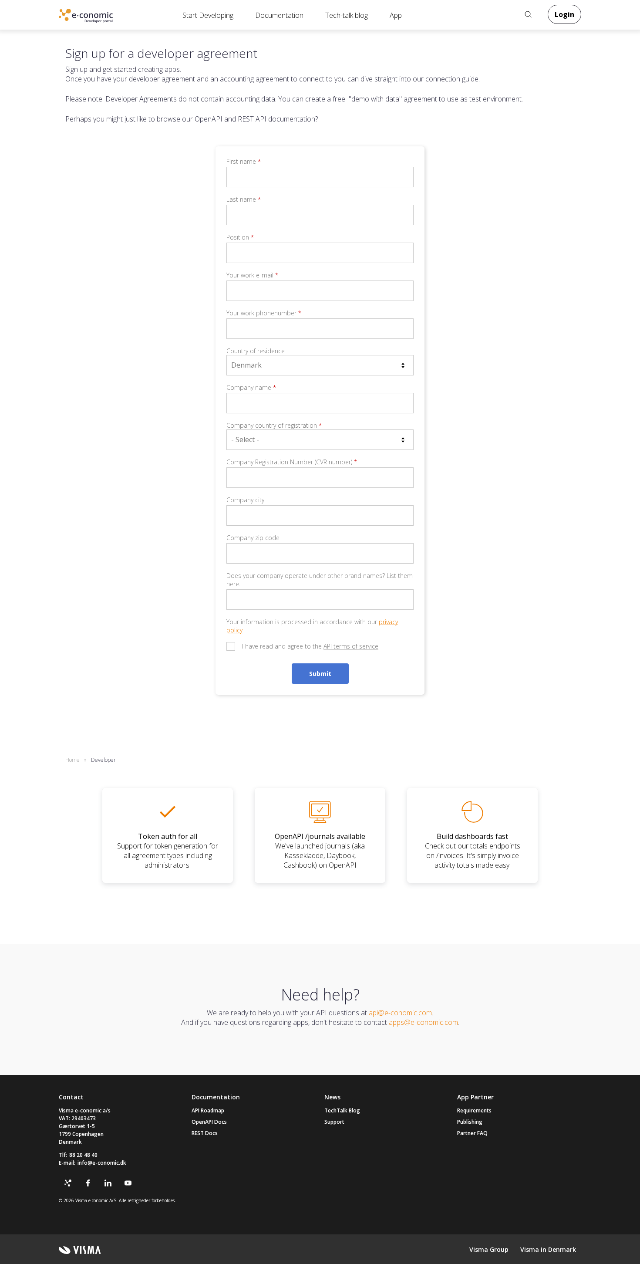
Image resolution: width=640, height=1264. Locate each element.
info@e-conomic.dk (101, 1162)
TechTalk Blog (342, 1110)
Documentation (279, 15)
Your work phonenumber (263, 313)
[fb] (88, 1183)
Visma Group (489, 1249)
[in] (108, 1183)
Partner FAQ (472, 1133)
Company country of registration (274, 425)
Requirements (474, 1110)
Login (564, 14)
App (396, 15)
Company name (251, 387)
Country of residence (255, 351)
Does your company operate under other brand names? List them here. (319, 579)
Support (334, 1121)
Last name (243, 199)
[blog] (68, 1183)
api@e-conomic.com (400, 1012)
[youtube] (128, 1183)
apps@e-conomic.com (423, 1022)
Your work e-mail (252, 275)
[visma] (80, 1250)
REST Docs (205, 1133)
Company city (245, 500)
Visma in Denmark (548, 1249)
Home (72, 760)
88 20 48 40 (83, 1155)
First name (243, 161)
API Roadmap (208, 1110)
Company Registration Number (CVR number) (291, 462)
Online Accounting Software (100, 18)
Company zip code (253, 538)
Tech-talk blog (346, 15)
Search (528, 14)
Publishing (469, 1121)
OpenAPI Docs (209, 1121)
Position (240, 237)
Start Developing (207, 15)
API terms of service (350, 646)
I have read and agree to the (310, 646)
